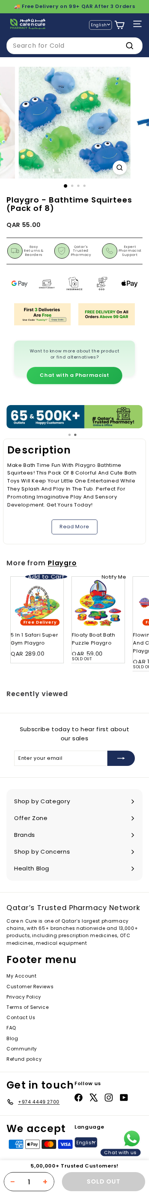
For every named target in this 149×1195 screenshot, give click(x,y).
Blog (12, 1038)
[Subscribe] (121, 758)
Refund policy (24, 1059)
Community (21, 1048)
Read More (74, 526)
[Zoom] (119, 168)
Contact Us (21, 1017)
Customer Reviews (29, 986)
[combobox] (74, 45)
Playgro (62, 563)
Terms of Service (27, 1007)
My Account (21, 976)
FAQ (11, 1028)
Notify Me (114, 577)
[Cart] (119, 25)
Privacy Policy (23, 997)
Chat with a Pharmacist (74, 375)
